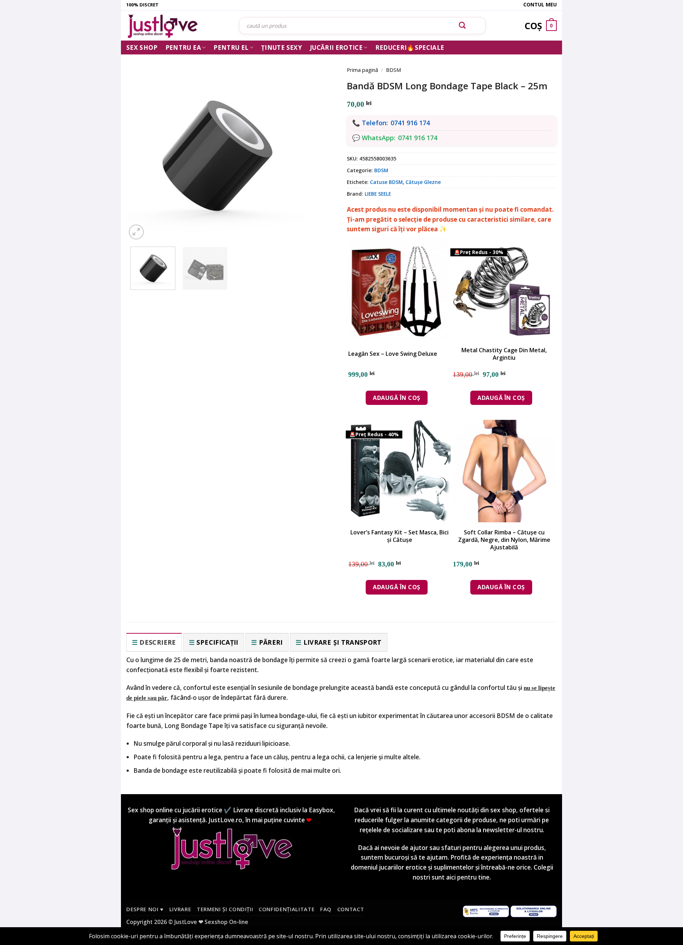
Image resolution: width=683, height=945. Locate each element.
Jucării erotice (336, 47)
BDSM (393, 69)
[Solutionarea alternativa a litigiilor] (486, 911)
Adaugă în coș (396, 398)
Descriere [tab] (157, 642)
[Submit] (462, 26)
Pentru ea (183, 47)
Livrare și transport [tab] (342, 642)
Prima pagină (362, 69)
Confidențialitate (286, 909)
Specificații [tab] (217, 642)
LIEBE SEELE (378, 193)
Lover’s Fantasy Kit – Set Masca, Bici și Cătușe (399, 536)
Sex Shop (142, 47)
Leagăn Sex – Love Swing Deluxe (392, 354)
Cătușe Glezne (423, 182)
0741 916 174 (410, 122)
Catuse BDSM (386, 182)
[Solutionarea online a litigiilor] (533, 911)
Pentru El (230, 47)
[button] (136, 232)
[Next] (320, 143)
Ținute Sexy (281, 47)
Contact (350, 909)
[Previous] (142, 143)
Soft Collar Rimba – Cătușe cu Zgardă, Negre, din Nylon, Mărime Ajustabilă (504, 540)
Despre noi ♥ (145, 909)
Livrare (180, 909)
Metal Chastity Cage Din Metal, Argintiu (504, 354)
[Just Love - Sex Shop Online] (177, 26)
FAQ (326, 909)
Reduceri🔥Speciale (409, 47)
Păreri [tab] (271, 642)
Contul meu (540, 4)
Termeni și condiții (225, 909)
